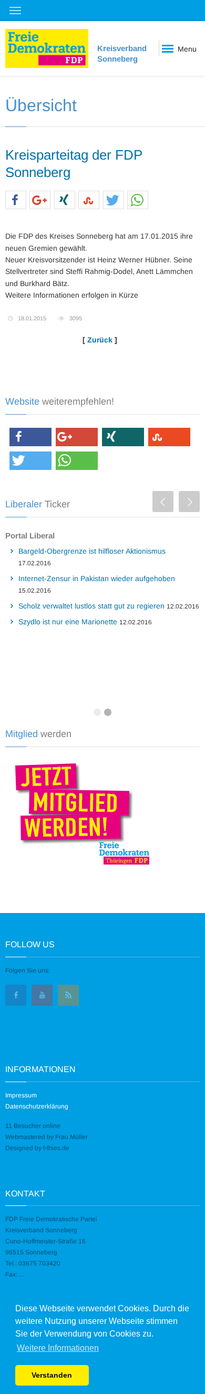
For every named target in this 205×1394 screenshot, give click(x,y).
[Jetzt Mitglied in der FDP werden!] (78, 812)
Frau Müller (71, 1137)
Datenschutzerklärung (36, 1106)
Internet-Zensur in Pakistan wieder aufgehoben (96, 578)
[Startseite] (46, 48)
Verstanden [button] (52, 1375)
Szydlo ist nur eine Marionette (67, 621)
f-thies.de (56, 1148)
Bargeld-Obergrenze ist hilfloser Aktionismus (92, 551)
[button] (16, 200)
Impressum (21, 1095)
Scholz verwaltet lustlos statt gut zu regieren (91, 606)
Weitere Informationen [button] (58, 1347)
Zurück (99, 340)
